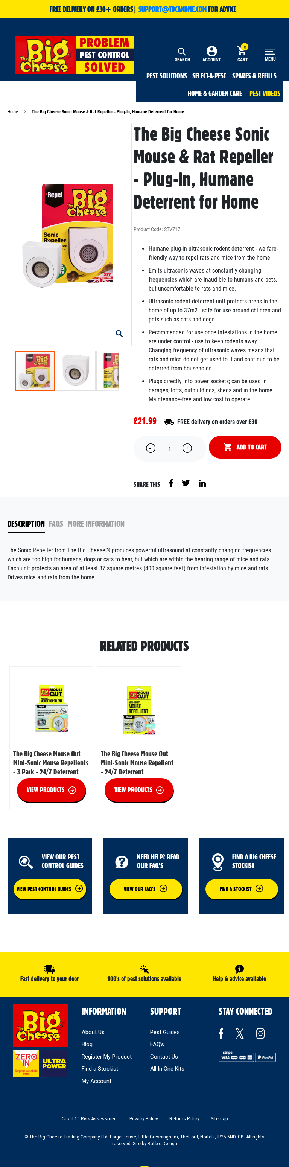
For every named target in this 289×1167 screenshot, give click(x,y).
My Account (96, 1081)
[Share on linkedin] (202, 482)
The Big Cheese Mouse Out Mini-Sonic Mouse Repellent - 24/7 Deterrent (137, 762)
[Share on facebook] (171, 482)
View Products (46, 790)
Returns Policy (184, 1118)
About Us (93, 1032)
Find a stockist (236, 889)
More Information (96, 524)
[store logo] (74, 55)
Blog (87, 1044)
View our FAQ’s (140, 889)
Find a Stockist (100, 1068)
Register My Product (107, 1056)
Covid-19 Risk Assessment (90, 1118)
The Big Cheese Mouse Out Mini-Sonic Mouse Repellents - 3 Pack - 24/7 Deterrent (50, 762)
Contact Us (164, 1056)
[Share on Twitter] (186, 482)
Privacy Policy (143, 1118)
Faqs (56, 524)
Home (13, 111)
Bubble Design (162, 1143)
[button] (119, 333)
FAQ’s (157, 1044)
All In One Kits (167, 1068)
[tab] (28, 524)
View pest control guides (44, 889)
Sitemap (219, 1118)
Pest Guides (165, 1032)
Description (26, 524)
